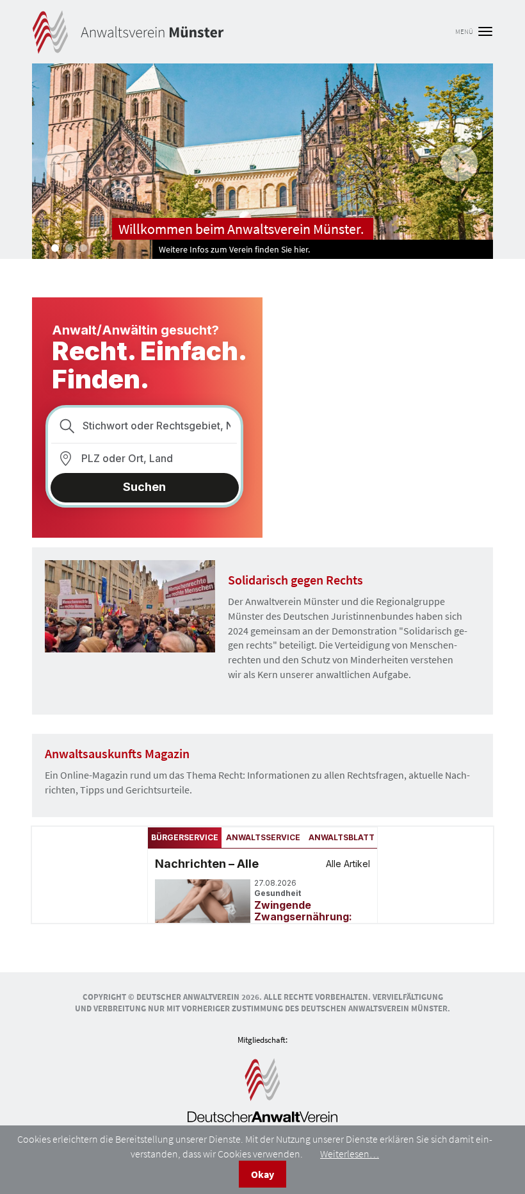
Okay (262, 1174)
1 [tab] (55, 248)
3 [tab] (83, 248)
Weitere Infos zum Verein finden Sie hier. (234, 249)
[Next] (457, 161)
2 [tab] (69, 248)
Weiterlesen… (349, 1153)
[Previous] (61, 161)
